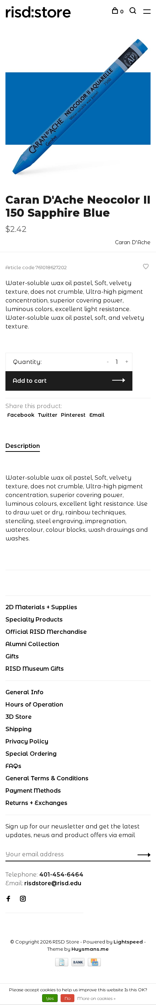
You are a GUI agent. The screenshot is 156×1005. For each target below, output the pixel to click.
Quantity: (27, 362)
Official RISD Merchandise (46, 631)
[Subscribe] (142, 854)
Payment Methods (33, 790)
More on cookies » (96, 998)
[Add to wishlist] (146, 267)
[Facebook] (8, 899)
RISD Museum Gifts (34, 668)
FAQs (13, 766)
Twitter (47, 415)
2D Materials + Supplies (41, 607)
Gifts (12, 656)
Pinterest (73, 415)
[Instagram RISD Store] (23, 899)
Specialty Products (34, 619)
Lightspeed (128, 942)
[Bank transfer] (78, 964)
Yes (50, 998)
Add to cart (29, 380)
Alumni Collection (32, 644)
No (67, 998)
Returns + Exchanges (36, 803)
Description (22, 445)
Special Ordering (31, 753)
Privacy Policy (26, 741)
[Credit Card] (94, 964)
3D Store (18, 716)
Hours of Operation (34, 704)
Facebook (20, 415)
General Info (24, 692)
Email (96, 415)
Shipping (18, 729)
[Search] (134, 11)
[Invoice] (62, 964)
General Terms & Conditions (47, 778)
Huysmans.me (90, 949)
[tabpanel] (78, 108)
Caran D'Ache (133, 242)
